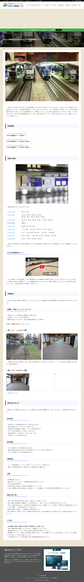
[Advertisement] (42, 19)
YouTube (59, 30)
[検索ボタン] (79, 5)
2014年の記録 (11, 232)
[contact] (80, 0)
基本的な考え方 (62, 113)
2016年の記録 (11, 226)
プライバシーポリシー (31, 577)
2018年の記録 (11, 220)
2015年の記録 (11, 229)
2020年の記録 (11, 212)
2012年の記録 (11, 238)
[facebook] (73, 0)
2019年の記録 (11, 215)
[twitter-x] (75, 0)
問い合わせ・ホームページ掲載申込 (50, 577)
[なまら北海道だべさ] (13, 5)
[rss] (78, 0)
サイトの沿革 (39, 577)
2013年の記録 (11, 235)
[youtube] (76, 0)
